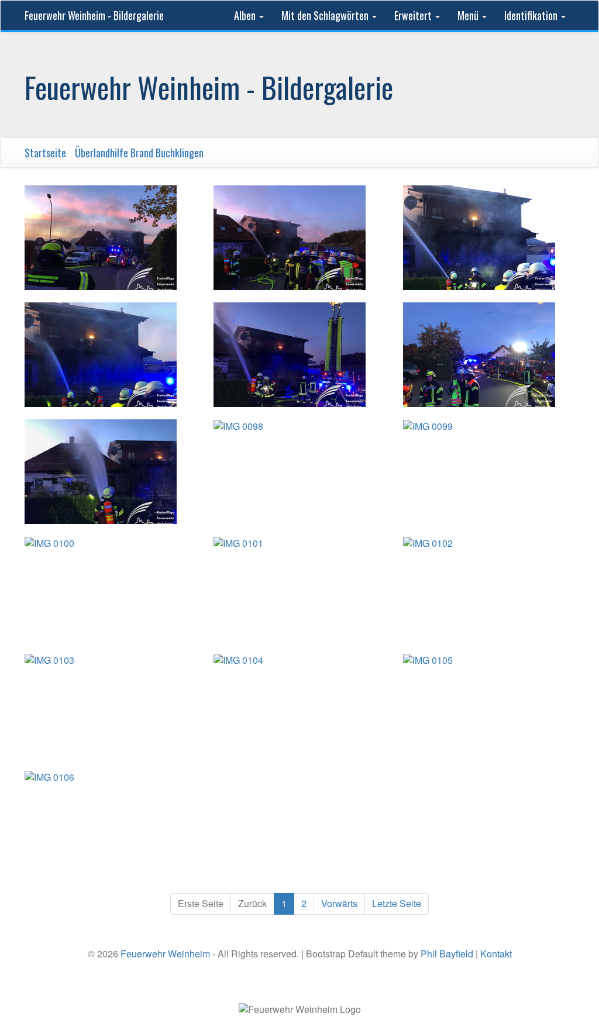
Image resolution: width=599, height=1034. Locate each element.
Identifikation (532, 15)
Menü (469, 15)
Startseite (45, 152)
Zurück (252, 903)
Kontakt (496, 953)
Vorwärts (339, 903)
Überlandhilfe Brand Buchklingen (139, 152)
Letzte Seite (396, 903)
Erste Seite (200, 903)
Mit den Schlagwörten (326, 15)
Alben (246, 15)
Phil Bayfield (447, 953)
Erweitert (414, 15)
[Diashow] (562, 152)
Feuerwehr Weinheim (165, 953)
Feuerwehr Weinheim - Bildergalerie (94, 15)
